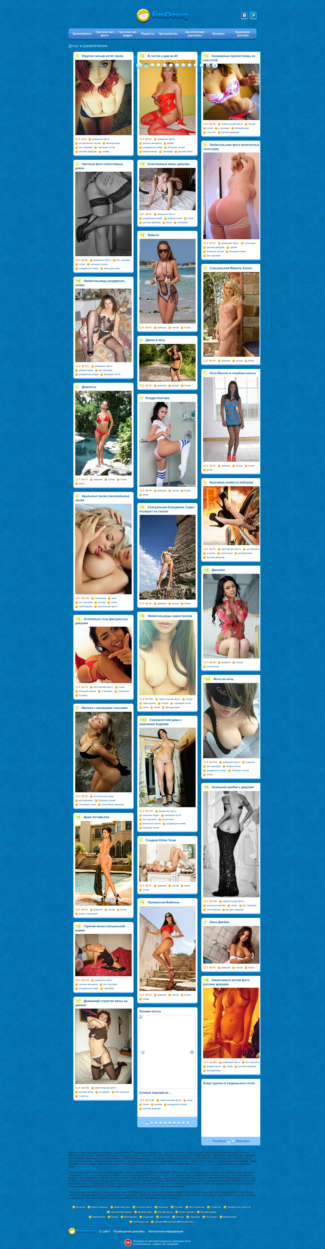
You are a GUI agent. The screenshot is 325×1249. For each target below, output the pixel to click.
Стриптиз (216, 1207)
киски (145, 707)
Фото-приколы (196, 1207)
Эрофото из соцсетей (239, 1207)
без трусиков (213, 255)
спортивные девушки (112, 804)
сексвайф (167, 151)
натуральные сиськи (90, 143)
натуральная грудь (103, 796)
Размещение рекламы (129, 1231)
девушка (161, 327)
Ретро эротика (186, 1212)
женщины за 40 (173, 815)
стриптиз (84, 1096)
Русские (178, 1207)
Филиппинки (229, 1217)
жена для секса (112, 268)
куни (114, 598)
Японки (180, 1217)
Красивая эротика (242, 33)
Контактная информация (166, 1231)
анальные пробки (216, 905)
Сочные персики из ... (155, 1092)
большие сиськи (176, 147)
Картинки (163, 1207)
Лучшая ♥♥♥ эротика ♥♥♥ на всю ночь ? (175, 1222)
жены (169, 222)
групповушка (85, 606)
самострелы (149, 703)
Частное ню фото (104, 33)
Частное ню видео (128, 33)
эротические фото (231, 549)
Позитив (80, 1207)
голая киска (213, 666)
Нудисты (148, 33)
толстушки (250, 243)
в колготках (227, 553)
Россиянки (211, 1217)
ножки (146, 999)
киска (251, 360)
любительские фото (232, 124)
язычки (102, 602)
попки (210, 128)
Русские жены (165, 1212)
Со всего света (144, 1207)
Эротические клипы (121, 1212)
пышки (233, 247)
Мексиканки (130, 1217)
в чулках (211, 553)
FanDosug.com (141, 1222)
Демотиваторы (122, 1207)
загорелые (123, 691)
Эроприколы (168, 33)
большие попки (237, 251)
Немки (114, 1217)
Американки (98, 1217)
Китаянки (165, 1217)
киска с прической (88, 913)
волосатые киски (152, 823)
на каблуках (252, 549)
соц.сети (211, 132)
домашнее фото (101, 139)
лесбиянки (100, 598)
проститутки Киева (204, 1163)
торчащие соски (106, 147)
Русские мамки (208, 1212)
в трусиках (223, 128)
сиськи (251, 124)
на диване (104, 1092)
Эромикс (218, 33)
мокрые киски (150, 151)
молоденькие (113, 143)
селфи (105, 151)
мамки (170, 143)
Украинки (195, 1217)
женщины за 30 (112, 374)
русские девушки (88, 151)
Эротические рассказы (194, 33)
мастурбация (214, 766)
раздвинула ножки (152, 147)
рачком (158, 1104)
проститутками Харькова (147, 1186)
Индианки (148, 1217)
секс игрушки (213, 909)
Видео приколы (99, 1207)
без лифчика (85, 147)
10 (187, 1123)
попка (187, 327)
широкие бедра (151, 815)
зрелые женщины (152, 143)
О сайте (104, 1231)
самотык (250, 762)
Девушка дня (145, 1212)
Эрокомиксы (81, 33)
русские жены (185, 151)
